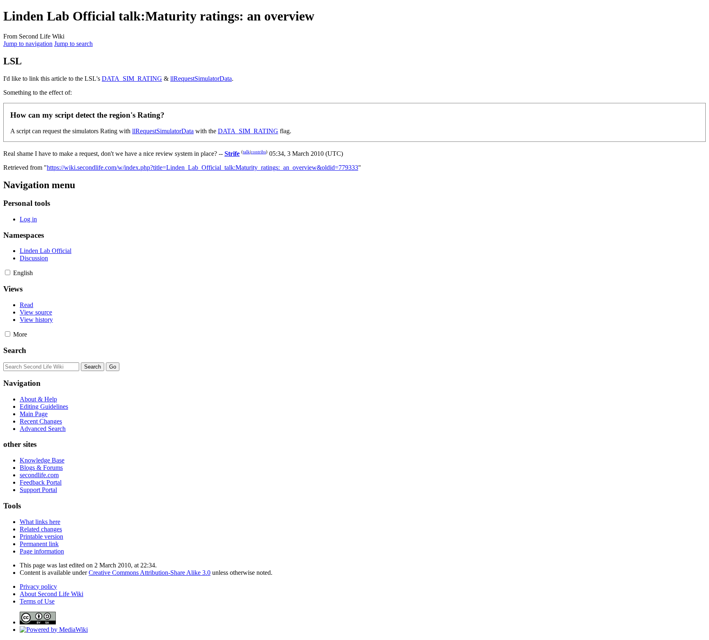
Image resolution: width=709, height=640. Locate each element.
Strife (232, 153)
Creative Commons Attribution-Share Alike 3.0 (149, 572)
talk (246, 151)
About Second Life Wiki (51, 593)
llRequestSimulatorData (201, 78)
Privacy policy (38, 586)
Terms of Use (37, 601)
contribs (258, 151)
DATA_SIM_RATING (132, 78)
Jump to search (73, 43)
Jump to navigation (28, 43)
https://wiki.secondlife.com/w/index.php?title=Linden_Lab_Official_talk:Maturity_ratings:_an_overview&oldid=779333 (202, 167)
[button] (7, 272)
